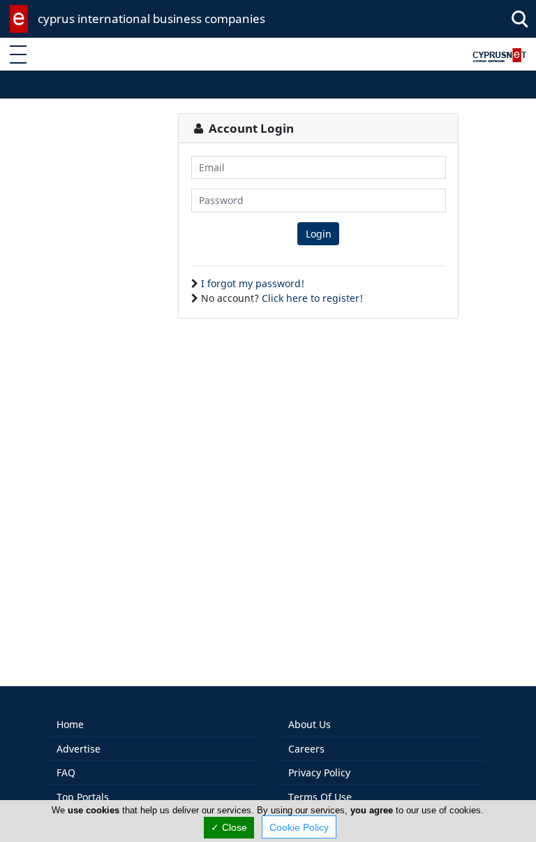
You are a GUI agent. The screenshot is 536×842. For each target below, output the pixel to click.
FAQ (66, 772)
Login (319, 233)
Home (70, 724)
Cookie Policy (299, 827)
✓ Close (229, 827)
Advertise (78, 748)
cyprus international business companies (151, 18)
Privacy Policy (319, 772)
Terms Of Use (320, 797)
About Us (309, 724)
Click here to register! (312, 298)
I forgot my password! (252, 283)
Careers (306, 748)
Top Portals (83, 797)
